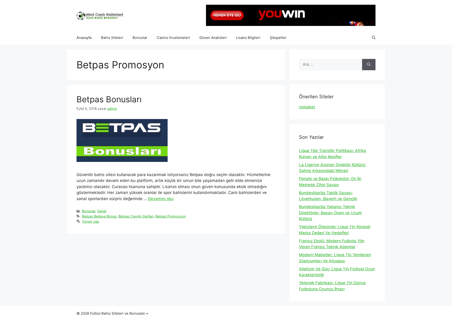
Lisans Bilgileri (248, 37)
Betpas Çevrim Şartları (135, 216)
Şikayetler (278, 37)
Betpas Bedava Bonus (99, 216)
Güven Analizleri (213, 37)
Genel (101, 211)
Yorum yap (90, 221)
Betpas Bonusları (109, 99)
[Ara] (368, 64)
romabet (307, 107)
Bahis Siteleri (112, 37)
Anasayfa (84, 37)
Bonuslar (140, 37)
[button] (373, 38)
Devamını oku (161, 198)
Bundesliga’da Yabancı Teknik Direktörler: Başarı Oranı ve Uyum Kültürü (330, 212)
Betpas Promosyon (170, 216)
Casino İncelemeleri (173, 37)
